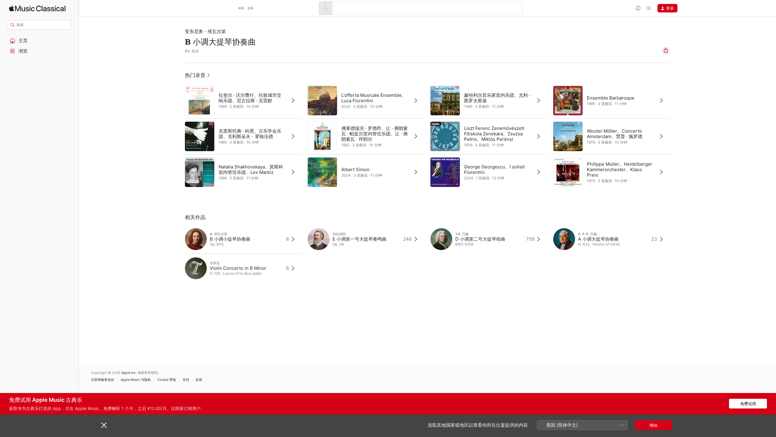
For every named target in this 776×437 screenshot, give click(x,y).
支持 (185, 379)
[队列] (648, 8)
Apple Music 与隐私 (136, 379)
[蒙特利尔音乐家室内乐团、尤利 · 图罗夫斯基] (488, 100)
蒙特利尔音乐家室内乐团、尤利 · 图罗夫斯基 (497, 97)
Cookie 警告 (166, 379)
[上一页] (179, 136)
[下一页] (676, 136)
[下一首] (251, 8)
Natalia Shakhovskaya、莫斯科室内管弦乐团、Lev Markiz (251, 169)
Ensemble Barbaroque (610, 98)
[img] (37, 8)
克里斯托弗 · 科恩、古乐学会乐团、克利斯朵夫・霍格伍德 (250, 133)
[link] (198, 75)
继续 (653, 425)
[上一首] (241, 8)
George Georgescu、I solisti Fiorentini (494, 169)
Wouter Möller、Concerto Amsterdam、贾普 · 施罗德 (614, 133)
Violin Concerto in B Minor (238, 268)
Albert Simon (355, 169)
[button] (39, 40)
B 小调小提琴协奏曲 (230, 239)
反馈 (199, 379)
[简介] (638, 8)
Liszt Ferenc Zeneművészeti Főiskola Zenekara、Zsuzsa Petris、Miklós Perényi (494, 133)
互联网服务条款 (102, 379)
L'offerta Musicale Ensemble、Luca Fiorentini (373, 97)
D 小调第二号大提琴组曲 (480, 239)
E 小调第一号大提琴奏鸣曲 (359, 239)
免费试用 (748, 403)
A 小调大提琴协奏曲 (598, 239)
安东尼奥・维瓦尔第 (205, 31)
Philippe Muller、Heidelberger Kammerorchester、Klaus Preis (619, 169)
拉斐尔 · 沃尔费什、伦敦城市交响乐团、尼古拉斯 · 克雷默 (250, 97)
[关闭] (104, 425)
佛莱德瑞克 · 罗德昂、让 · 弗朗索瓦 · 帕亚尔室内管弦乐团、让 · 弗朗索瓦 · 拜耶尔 (374, 133)
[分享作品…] (665, 51)
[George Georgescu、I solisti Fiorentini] (488, 172)
